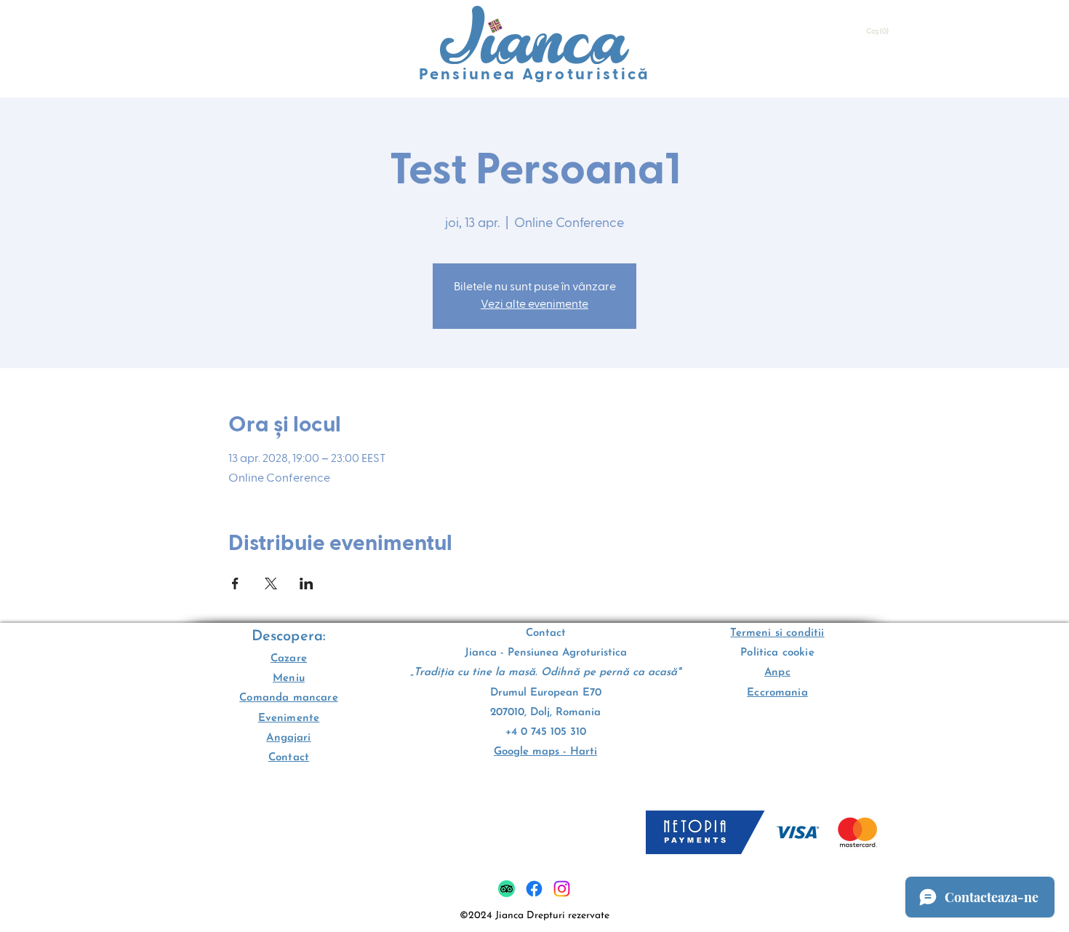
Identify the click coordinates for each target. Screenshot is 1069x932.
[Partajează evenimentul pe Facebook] (235, 583)
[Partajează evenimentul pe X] (271, 583)
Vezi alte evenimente (534, 305)
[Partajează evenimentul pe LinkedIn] (306, 583)
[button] (878, 31)
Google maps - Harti (545, 751)
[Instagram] (561, 888)
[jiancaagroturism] (534, 888)
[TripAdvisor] (506, 888)
